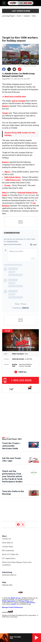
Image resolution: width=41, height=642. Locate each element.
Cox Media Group (14, 598)
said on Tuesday (18, 101)
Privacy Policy (24, 601)
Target (5, 113)
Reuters (5, 106)
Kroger (7, 185)
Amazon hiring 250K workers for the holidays (19, 134)
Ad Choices (30, 602)
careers (13, 604)
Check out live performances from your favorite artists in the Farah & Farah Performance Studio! (12, 476)
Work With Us (7, 543)
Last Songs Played (8, 16)
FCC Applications (9, 558)
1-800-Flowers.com (12, 180)
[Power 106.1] (20, 3)
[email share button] (14, 69)
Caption (32, 62)
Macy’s (7, 172)
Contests (27, 16)
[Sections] (4, 3)
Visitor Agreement (8, 601)
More (34, 16)
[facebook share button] (4, 69)
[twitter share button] (9, 69)
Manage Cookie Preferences (12, 607)
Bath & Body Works (12, 177)
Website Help (7, 585)
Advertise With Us (9, 575)
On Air (19, 16)
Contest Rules (7, 547)
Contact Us (6, 539)
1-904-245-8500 (21, 380)
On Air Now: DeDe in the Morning (20, 347)
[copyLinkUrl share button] (19, 69)
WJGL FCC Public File (10, 554)
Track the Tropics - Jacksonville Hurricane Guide (11, 446)
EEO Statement (8, 550)
